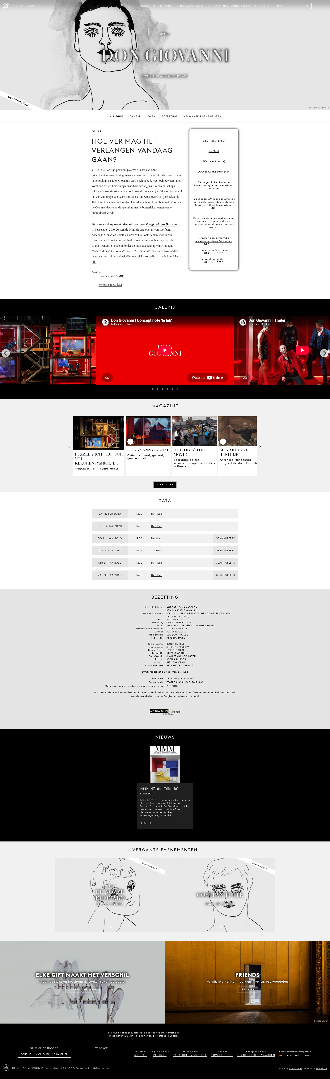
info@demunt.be (98, 1068)
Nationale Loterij (209, 1034)
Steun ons (275, 6)
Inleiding (116, 116)
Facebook (81, 1054)
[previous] (6, 353)
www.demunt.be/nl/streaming (213, 240)
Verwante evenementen (203, 116)
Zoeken (324, 6)
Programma (147, 6)
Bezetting (170, 116)
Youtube (106, 1054)
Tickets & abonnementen (193, 6)
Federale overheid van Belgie (187, 1033)
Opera (97, 131)
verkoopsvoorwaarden (256, 1055)
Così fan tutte (143, 251)
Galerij (136, 116)
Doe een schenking (82, 989)
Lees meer (146, 823)
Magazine (166, 6)
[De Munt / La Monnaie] (6, 1067)
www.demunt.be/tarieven (214, 171)
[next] (324, 353)
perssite (159, 1055)
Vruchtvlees (295, 1068)
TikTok (98, 1054)
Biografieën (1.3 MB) (111, 276)
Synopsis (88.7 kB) (110, 284)
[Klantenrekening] (316, 6)
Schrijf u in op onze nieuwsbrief (44, 1054)
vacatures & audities (190, 1055)
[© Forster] (165, 353)
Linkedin (123, 1054)
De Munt (259, 6)
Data (152, 116)
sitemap (140, 1055)
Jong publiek (240, 6)
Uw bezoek (221, 6)
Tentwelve (321, 1068)
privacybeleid (222, 1055)
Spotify (115, 1054)
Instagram (89, 1054)
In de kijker (165, 484)
